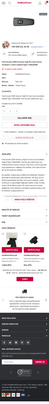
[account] (40, 3)
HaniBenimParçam (22, 74)
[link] (12, 240)
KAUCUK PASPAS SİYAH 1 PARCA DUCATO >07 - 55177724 (10, 260)
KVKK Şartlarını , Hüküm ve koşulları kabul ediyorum (25, 132)
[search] (9, 3)
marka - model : (8, 85)
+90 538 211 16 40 (20, 47)
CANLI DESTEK (25, 279)
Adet (3, 106)
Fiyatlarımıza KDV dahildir (12, 104)
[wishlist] (3, 233)
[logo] (24, 3)
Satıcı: (4, 74)
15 (6, 143)
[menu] (3, 3)
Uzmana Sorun (37, 47)
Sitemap (21, 390)
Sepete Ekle (12, 250)
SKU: (4, 78)
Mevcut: (5, 82)
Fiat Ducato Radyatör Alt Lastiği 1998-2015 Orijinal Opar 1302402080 (34, 260)
